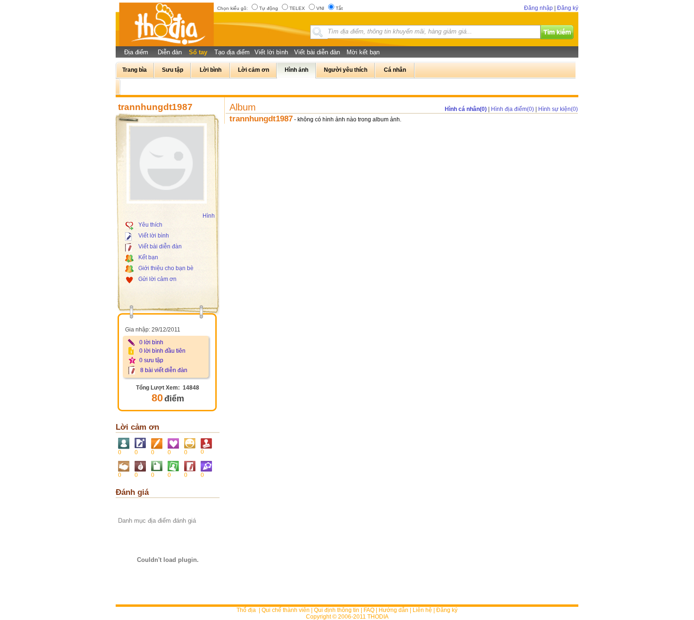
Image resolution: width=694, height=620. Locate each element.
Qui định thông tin (336, 610)
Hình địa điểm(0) (512, 109)
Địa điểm (136, 52)
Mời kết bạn (363, 52)
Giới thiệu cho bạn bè (166, 268)
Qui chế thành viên (286, 610)
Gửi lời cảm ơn (157, 279)
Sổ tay (198, 52)
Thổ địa (246, 610)
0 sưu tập (151, 360)
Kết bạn (148, 257)
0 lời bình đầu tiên (162, 351)
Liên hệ (422, 610)
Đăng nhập (538, 8)
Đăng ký (567, 8)
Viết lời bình (271, 52)
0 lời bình (151, 342)
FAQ (369, 610)
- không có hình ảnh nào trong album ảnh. (347, 119)
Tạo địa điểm (232, 52)
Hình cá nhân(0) (466, 109)
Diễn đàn (170, 52)
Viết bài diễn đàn (317, 52)
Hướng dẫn (393, 610)
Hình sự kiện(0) (558, 109)
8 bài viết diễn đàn (163, 370)
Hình (209, 215)
